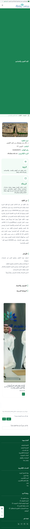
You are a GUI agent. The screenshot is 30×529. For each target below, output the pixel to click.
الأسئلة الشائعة (25, 445)
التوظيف (26, 511)
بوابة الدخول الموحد (24, 473)
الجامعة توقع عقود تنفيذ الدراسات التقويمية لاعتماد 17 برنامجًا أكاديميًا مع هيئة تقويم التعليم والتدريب (14, 387)
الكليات (20, 115)
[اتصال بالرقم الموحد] (2, 512)
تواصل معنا (26, 460)
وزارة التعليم (25, 498)
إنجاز (27, 483)
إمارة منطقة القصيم (24, 505)
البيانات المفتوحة (25, 455)
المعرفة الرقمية (25, 447)
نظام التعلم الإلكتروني (23, 480)
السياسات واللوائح (24, 458)
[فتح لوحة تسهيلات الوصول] (2, 508)
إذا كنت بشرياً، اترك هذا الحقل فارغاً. (19, 425)
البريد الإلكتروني (25, 478)
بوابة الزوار (26, 475)
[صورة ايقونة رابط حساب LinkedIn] (18, 524)
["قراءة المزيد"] (23, 394)
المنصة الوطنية (25, 500)
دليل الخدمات (25, 450)
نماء (28, 485)
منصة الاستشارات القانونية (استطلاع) (20, 508)
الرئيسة (24, 115)
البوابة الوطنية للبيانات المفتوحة (21, 503)
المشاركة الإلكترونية (24, 452)
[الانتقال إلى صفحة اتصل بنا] (2, 515)
